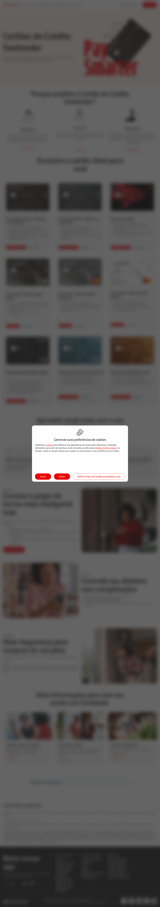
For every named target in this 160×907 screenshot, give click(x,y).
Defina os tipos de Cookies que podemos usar (99, 476)
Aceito (43, 476)
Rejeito (62, 476)
